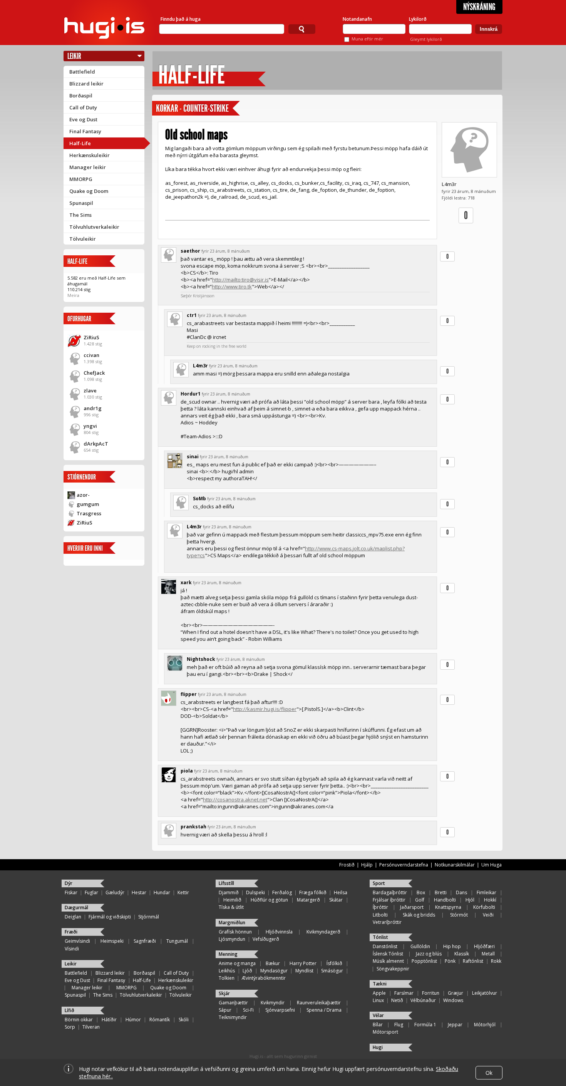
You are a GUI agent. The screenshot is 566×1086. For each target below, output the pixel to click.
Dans (461, 892)
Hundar (162, 892)
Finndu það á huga (181, 19)
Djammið (229, 892)
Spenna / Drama (324, 1010)
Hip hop (452, 946)
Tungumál (177, 941)
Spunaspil (81, 202)
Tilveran (91, 1027)
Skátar (336, 900)
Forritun (430, 993)
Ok (489, 1072)
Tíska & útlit (231, 907)
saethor (190, 251)
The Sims (80, 214)
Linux (378, 1000)
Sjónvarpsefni (280, 1010)
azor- (83, 494)
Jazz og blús (429, 953)
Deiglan (73, 916)
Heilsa (340, 892)
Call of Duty (83, 107)
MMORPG (80, 179)
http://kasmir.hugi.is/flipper (264, 709)
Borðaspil (80, 95)
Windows (453, 1000)
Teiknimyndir (233, 1017)
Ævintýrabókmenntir (264, 978)
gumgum (88, 504)
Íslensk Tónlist (388, 953)
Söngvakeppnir (393, 968)
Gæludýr (114, 892)
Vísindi (72, 948)
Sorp (70, 1027)
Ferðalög (282, 892)
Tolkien (226, 978)
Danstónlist (385, 946)
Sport (379, 883)
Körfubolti (484, 907)
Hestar (139, 892)
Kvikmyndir (273, 1002)
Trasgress (89, 513)
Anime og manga (237, 963)
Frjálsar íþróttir (389, 900)
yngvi (90, 425)
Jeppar (455, 1024)
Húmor (133, 1019)
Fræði (71, 931)
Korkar (167, 108)
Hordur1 (191, 393)
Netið (397, 1000)
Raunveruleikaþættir (319, 1002)
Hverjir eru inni (85, 548)
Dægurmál (76, 907)
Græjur (455, 993)
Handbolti (445, 900)
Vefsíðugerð (266, 939)
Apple (379, 993)
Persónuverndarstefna (403, 864)
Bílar (378, 1024)
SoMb (199, 498)
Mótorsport (385, 1032)
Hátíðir (109, 1019)
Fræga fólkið (313, 892)
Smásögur (332, 970)
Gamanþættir (233, 1002)
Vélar (378, 1015)
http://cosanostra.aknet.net (235, 799)
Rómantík (159, 1019)
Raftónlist (473, 961)
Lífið (69, 1010)
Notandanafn (357, 19)
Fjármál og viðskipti (110, 916)
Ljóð (247, 970)
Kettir (183, 892)
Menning (228, 954)
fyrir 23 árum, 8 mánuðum (225, 251)
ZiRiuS (91, 337)
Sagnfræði (145, 941)
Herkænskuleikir (89, 155)
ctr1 (192, 315)
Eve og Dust (83, 119)
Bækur (273, 963)
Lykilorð (418, 19)
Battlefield (82, 71)
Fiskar (71, 892)
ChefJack (94, 372)
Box (421, 892)
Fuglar (91, 892)
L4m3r (449, 184)
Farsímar (404, 993)
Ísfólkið (334, 963)
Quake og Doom (88, 191)
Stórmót (459, 915)
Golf (419, 900)
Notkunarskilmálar (455, 864)
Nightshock (201, 659)
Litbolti (380, 915)
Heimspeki (112, 941)
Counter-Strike (206, 108)
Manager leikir (87, 167)
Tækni (380, 983)
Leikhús (227, 970)
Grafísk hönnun (235, 931)
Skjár (224, 993)
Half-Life (80, 143)
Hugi (378, 1047)
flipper (189, 694)
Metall (488, 953)
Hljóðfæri (484, 946)
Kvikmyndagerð (323, 931)
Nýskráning (479, 7)
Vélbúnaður (423, 1000)
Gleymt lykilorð (426, 39)
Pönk (450, 961)
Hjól (470, 900)
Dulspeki (255, 892)
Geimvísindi (77, 941)
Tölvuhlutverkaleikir (94, 226)
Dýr (68, 883)
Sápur (225, 1010)
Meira (73, 295)
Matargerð (308, 900)
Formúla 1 (425, 1024)
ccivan (91, 355)
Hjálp (367, 864)
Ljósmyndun (232, 939)
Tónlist (380, 937)
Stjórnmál (148, 916)
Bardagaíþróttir (390, 892)
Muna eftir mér (367, 39)
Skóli (184, 1019)
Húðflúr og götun (269, 900)
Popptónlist (424, 961)
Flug (398, 1024)
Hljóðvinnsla (279, 931)
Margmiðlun (232, 922)
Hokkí (490, 900)
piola (187, 771)
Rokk (496, 961)
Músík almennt (388, 961)
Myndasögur (274, 970)
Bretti (441, 892)
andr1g (93, 408)
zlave (90, 390)
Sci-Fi (248, 1010)
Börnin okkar (79, 1019)
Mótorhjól (485, 1024)
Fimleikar (486, 892)
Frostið (347, 864)
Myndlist (304, 970)
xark (186, 582)
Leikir (74, 56)
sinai (193, 456)
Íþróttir (380, 907)
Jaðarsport (412, 907)
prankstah (193, 826)
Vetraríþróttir (387, 922)
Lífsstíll (226, 883)
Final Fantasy (85, 131)
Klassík (461, 953)
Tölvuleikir (82, 238)
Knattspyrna (448, 907)
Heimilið (232, 900)
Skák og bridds (419, 915)
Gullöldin (420, 946)
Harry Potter (303, 963)
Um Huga (491, 864)
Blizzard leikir (86, 83)
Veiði (488, 915)
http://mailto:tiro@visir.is (240, 279)
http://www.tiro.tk (232, 286)
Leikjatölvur (484, 993)
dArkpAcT (96, 443)
